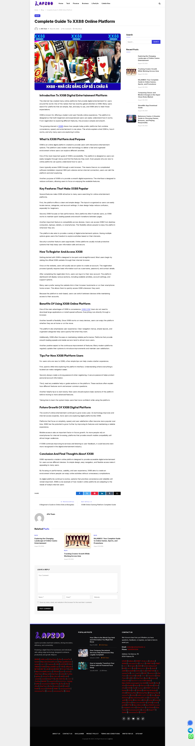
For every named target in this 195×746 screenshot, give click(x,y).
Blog (37, 15)
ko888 (71, 669)
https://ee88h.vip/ (53, 666)
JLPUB (149, 702)
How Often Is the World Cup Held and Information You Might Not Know (102, 640)
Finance (76, 3)
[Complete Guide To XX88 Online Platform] (78, 62)
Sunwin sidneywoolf (150, 666)
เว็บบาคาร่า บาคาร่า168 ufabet (141, 680)
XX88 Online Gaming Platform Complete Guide (98, 505)
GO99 (129, 688)
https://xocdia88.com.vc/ (43, 671)
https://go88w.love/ (65, 662)
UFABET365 (151, 671)
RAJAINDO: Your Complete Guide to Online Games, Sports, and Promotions (107, 540)
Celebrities (106, 3)
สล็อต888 (151, 683)
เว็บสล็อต (69, 674)
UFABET (56, 688)
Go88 (138, 676)
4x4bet (62, 674)
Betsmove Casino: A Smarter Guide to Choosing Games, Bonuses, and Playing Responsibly (149, 119)
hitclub (136, 685)
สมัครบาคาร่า (141, 668)
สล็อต (60, 659)
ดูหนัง (147, 678)
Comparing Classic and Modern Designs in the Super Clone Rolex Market (149, 95)
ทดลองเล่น (152, 673)
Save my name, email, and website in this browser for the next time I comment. (66, 602)
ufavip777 (50, 679)
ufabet (68, 691)
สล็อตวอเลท (125, 680)
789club (56, 671)
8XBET (145, 673)
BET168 (129, 705)
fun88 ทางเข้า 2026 (143, 695)
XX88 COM (86, 309)
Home (61, 3)
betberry (131, 661)
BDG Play (56, 684)
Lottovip (152, 661)
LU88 (57, 664)
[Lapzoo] (44, 3)
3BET (42, 669)
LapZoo (110, 739)
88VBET (44, 681)
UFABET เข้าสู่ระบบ (142, 661)
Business (85, 3)
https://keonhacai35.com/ (49, 662)
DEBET (57, 669)
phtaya (124, 702)
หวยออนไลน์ (52, 681)
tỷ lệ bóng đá (153, 698)
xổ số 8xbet (150, 707)
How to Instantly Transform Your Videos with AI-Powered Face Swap (102, 665)
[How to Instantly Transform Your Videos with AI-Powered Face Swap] (83, 666)
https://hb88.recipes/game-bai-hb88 (134, 683)
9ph (148, 668)
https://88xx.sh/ (138, 705)
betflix (37, 684)
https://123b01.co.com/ (152, 705)
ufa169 (124, 671)
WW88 (124, 663)
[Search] (159, 3)
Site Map (139, 733)
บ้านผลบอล (50, 664)
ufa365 (153, 668)
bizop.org (153, 678)
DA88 (52, 669)
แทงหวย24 (131, 676)
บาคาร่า (43, 664)
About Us (56, 733)
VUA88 (43, 666)
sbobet (133, 695)
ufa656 (139, 666)
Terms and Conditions (110, 733)
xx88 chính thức (60, 679)
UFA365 (49, 688)
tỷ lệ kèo (130, 700)
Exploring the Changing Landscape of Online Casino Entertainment (46, 540)
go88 (124, 700)
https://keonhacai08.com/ (138, 698)
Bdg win (46, 674)
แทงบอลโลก (67, 659)
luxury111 (143, 712)
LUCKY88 (63, 664)
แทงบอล (67, 671)
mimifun (137, 671)
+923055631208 (132, 649)
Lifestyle (95, 3)
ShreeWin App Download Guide (147, 107)
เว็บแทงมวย (140, 688)
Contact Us (67, 733)
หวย (133, 690)
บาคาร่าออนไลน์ (136, 673)
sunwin (37, 664)
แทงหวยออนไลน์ (133, 663)
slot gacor (132, 666)
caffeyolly (68, 666)
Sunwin (37, 662)
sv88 (66, 676)
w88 (61, 676)
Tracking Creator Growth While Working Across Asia (77, 555)
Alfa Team (44, 29)
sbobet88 (131, 671)
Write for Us (127, 733)
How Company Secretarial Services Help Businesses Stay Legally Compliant (102, 652)
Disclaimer (79, 733)
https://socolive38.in (139, 702)
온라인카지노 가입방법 (65, 681)
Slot (129, 678)
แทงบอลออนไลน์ (46, 684)
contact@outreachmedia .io (136, 647)
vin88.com (43, 659)
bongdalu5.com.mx (129, 707)
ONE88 (37, 666)
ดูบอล (62, 671)
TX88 (62, 666)
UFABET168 (150, 663)
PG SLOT (64, 669)
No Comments (67, 29)
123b (129, 690)
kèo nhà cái (55, 676)
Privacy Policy (92, 733)
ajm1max (38, 676)
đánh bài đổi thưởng (150, 690)
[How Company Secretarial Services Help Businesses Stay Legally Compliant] (83, 653)
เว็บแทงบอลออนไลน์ (134, 710)
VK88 (70, 664)
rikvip (153, 695)
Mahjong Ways (132, 693)
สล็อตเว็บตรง (53, 659)
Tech (68, 3)
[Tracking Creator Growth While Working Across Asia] (77, 540)
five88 (66, 686)
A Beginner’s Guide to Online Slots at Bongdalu (57, 505)
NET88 (37, 669)
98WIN (37, 659)
